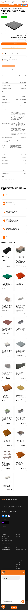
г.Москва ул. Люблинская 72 (11, 53)
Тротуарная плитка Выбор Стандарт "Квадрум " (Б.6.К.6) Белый (7, 352)
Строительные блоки (20, 555)
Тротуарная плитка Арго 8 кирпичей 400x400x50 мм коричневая (7, 440)
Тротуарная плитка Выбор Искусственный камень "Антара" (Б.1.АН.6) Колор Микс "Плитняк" (7, 464)
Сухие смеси (18, 551)
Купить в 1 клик (14, 47)
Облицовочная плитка (7, 555)
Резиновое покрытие (17, 8)
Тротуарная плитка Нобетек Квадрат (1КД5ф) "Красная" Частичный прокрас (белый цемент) (7, 331)
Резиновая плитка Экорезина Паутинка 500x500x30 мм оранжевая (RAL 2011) (6, 397)
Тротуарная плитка (6, 547)
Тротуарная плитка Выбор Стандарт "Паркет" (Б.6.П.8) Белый (7, 485)
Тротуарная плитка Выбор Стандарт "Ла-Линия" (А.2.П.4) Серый (20, 330)
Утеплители (18, 562)
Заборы (17, 566)
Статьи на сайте (5, 538)
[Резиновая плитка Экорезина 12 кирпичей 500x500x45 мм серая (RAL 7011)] (14, 25)
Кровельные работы (20, 560)
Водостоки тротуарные (21, 549)
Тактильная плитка (6, 549)
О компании (4, 534)
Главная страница (5, 8)
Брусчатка (4, 551)
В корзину (14, 43)
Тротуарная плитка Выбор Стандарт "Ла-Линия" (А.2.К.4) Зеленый (7, 419)
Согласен (14, 607)
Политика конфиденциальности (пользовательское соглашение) (9, 512)
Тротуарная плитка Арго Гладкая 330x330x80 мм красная (20, 284)
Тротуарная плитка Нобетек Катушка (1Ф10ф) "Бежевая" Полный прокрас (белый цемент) (7, 308)
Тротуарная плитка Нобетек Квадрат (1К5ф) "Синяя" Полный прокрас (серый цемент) (20, 353)
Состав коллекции (9, 69)
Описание (20, 66)
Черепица (18, 564)
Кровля (17, 558)
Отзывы (21, 69)
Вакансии (18, 536)
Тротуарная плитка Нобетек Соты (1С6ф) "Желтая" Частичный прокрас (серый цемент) (7, 375)
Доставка (14, 72)
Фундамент (18, 568)
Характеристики (9, 66)
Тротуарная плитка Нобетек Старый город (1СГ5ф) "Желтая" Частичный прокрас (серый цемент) (21, 397)
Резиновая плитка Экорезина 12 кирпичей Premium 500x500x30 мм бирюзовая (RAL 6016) (7, 285)
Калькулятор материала (7, 540)
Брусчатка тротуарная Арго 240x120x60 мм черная (6, 258)
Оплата (17, 532)
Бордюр (17, 547)
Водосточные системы (6, 553)
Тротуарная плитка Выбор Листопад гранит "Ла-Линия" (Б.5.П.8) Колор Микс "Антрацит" (21, 420)
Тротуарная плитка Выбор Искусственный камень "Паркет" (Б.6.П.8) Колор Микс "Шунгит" (20, 308)
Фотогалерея (5, 532)
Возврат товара (5, 536)
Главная (3, 530)
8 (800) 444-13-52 (14, 4)
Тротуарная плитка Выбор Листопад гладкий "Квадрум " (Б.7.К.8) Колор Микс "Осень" (21, 441)
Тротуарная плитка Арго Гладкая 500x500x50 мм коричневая (20, 462)
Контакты (18, 534)
